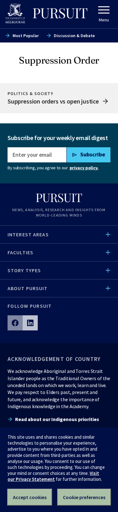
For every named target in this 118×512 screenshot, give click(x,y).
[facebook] (15, 322)
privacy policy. (84, 168)
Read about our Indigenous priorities (57, 419)
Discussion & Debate (74, 35)
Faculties (20, 252)
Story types (24, 270)
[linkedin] (30, 322)
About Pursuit (28, 288)
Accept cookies (30, 497)
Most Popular (26, 35)
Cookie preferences (84, 497)
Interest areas (28, 234)
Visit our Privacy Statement (53, 476)
